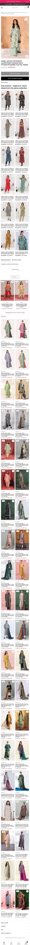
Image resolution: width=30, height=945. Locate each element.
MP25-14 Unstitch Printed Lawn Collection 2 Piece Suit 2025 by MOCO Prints (7, 141)
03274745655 (9, 4)
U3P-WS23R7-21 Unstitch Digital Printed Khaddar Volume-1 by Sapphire (21, 914)
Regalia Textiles (8, 302)
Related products (6, 260)
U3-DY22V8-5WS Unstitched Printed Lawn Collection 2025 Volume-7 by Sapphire (22, 525)
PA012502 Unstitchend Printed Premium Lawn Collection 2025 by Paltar (22, 305)
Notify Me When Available (15, 78)
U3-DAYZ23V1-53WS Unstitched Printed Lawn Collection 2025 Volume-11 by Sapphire (7, 435)
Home (2, 12)
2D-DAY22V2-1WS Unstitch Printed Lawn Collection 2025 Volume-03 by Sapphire (7, 765)
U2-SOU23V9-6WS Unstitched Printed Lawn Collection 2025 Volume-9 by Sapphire (7, 495)
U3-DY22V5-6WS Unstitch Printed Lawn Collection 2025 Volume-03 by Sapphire (7, 735)
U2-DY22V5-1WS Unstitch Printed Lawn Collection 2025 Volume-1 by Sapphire (22, 825)
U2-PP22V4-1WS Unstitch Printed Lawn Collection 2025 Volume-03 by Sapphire (21, 735)
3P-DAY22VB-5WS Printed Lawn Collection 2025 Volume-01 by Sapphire (7, 914)
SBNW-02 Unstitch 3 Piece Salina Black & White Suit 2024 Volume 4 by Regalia (7, 305)
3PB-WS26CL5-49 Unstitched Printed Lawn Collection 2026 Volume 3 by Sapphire (8, 374)
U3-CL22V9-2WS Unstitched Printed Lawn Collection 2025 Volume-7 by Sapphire (22, 555)
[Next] (27, 37)
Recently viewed (16, 260)
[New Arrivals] (19, 1)
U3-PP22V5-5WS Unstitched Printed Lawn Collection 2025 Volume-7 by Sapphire (7, 555)
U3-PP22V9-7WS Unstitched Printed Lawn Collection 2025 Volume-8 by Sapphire (22, 495)
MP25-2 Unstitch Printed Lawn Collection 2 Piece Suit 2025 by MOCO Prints (21, 197)
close (27, 1)
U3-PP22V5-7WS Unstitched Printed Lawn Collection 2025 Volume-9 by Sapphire (22, 465)
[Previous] (2, 37)
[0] (27, 7)
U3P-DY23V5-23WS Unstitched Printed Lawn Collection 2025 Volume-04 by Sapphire (7, 675)
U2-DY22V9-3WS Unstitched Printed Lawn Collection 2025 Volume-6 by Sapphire (22, 615)
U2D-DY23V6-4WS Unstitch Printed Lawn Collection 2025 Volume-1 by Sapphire (22, 765)
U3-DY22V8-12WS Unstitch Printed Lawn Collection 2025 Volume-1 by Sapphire (7, 795)
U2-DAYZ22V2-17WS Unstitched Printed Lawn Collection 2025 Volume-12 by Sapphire (22, 405)
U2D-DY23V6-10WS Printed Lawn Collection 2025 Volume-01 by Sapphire (22, 885)
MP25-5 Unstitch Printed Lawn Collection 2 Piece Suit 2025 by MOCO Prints (7, 253)
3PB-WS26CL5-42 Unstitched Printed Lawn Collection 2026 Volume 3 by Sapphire (8, 405)
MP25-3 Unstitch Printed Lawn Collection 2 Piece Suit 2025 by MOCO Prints (7, 225)
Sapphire (3, 341)
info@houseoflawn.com (20, 4)
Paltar (22, 302)
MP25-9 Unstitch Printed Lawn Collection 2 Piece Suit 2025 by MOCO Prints (7, 169)
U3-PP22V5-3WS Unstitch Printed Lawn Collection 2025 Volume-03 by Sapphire (7, 705)
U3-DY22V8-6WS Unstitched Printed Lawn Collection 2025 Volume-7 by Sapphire (7, 585)
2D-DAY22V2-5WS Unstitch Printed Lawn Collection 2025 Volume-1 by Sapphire (8, 826)
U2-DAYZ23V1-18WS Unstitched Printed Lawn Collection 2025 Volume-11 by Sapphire (22, 435)
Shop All (14, 277)
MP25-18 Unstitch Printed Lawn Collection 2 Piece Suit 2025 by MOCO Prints (21, 114)
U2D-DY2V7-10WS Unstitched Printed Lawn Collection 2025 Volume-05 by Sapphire (7, 645)
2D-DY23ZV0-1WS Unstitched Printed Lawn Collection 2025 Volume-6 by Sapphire (22, 585)
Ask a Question (4, 82)
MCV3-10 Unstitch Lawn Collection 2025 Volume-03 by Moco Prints (22, 253)
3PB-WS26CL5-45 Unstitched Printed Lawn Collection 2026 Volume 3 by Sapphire (22, 374)
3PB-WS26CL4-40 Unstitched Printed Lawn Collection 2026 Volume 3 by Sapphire (8, 344)
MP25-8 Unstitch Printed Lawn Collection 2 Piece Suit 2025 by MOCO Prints (21, 169)
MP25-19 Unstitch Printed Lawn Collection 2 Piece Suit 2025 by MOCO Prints (7, 114)
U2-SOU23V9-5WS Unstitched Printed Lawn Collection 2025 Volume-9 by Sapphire (7, 465)
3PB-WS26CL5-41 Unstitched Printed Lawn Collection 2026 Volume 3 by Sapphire (22, 344)
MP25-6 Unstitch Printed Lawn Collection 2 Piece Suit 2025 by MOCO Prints (7, 197)
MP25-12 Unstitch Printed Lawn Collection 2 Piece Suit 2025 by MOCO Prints (21, 141)
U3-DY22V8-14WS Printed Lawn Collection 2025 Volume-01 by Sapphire (21, 855)
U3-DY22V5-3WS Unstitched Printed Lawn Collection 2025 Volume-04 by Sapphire (22, 645)
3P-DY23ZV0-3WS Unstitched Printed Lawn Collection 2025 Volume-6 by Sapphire (7, 615)
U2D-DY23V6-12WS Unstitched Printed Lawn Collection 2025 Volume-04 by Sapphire (22, 675)
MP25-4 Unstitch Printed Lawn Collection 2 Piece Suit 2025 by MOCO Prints (21, 225)
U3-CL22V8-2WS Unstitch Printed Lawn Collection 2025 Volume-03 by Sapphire (21, 705)
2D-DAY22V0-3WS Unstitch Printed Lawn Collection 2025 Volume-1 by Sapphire (8, 856)
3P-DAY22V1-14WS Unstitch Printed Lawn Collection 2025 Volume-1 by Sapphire (22, 796)
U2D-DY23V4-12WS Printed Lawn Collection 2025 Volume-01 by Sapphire (7, 885)
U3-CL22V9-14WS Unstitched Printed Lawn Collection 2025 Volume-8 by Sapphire (7, 525)
